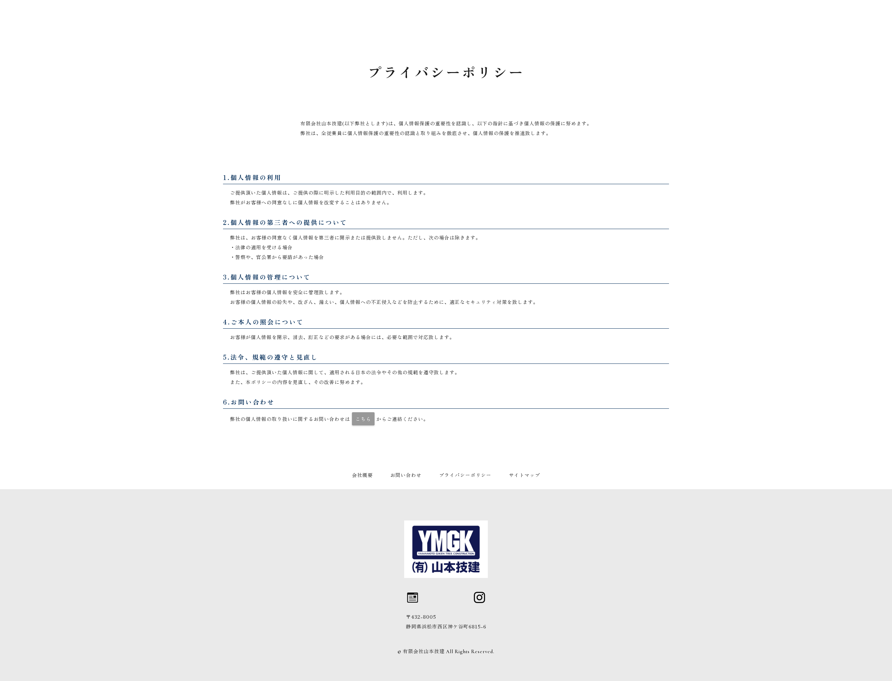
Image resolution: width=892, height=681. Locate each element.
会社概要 (362, 475)
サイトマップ (524, 475)
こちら (363, 418)
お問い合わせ (406, 475)
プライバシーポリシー (465, 475)
